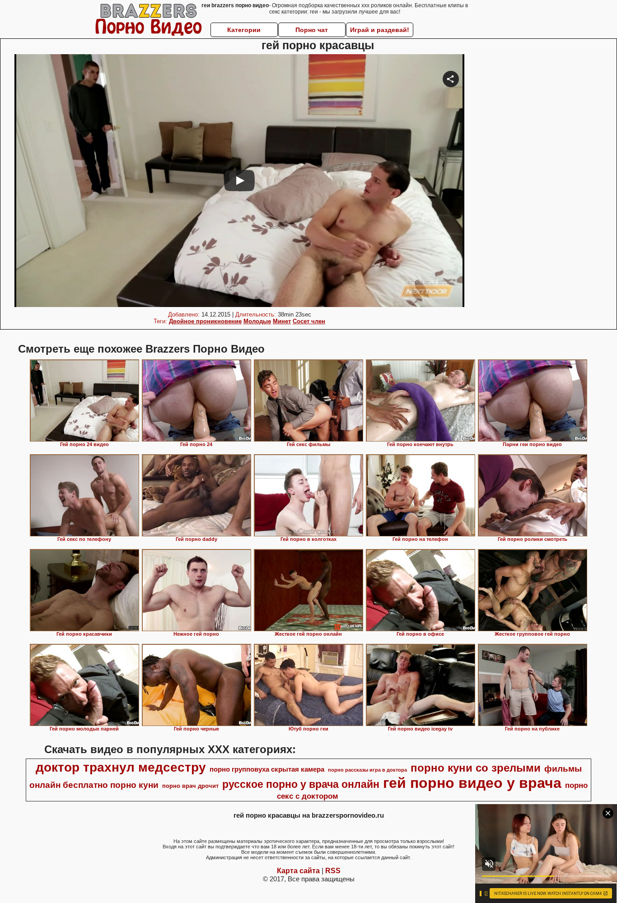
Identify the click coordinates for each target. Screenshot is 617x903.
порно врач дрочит (190, 785)
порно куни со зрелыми (476, 768)
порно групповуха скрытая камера (267, 769)
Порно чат (311, 29)
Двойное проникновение (205, 321)
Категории (244, 29)
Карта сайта (298, 871)
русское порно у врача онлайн (300, 784)
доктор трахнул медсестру (121, 767)
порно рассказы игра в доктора (367, 770)
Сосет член (309, 321)
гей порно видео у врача (472, 783)
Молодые (257, 321)
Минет (282, 321)
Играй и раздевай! (379, 29)
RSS (333, 871)
